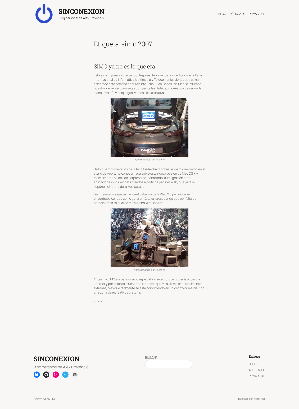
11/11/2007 (99, 301)
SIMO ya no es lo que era (124, 66)
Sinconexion (81, 11)
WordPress (259, 398)
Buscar (151, 357)
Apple (111, 173)
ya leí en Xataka (143, 198)
